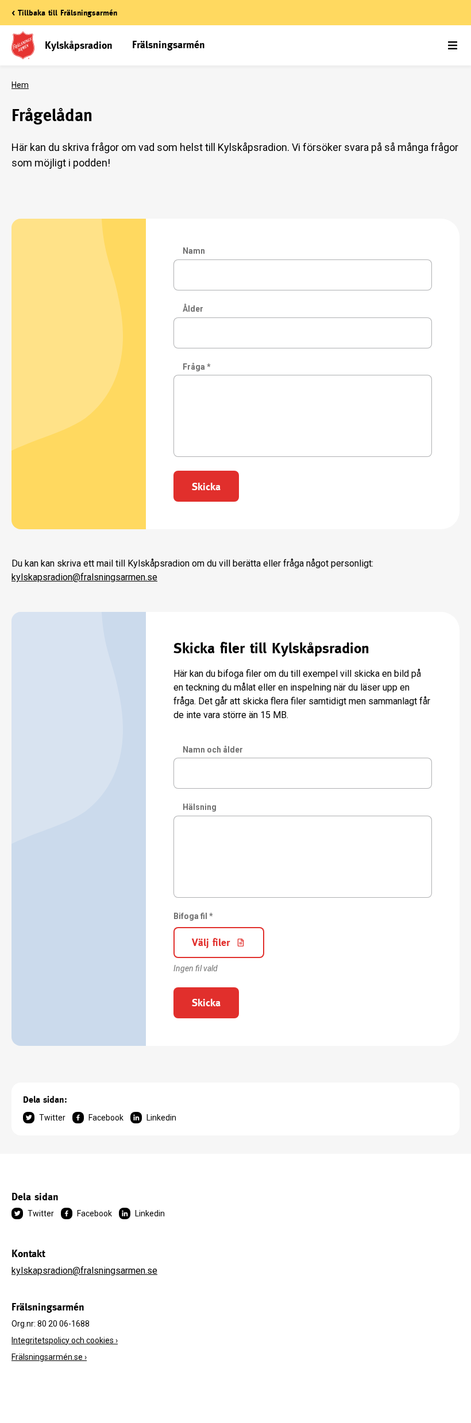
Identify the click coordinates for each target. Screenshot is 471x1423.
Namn (194, 250)
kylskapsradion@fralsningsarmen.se (84, 577)
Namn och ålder (213, 749)
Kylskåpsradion (79, 45)
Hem (20, 85)
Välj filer (211, 942)
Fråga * (197, 366)
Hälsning (200, 807)
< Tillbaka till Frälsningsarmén (64, 12)
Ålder (193, 308)
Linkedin (161, 1117)
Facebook (105, 1117)
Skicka (206, 486)
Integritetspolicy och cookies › (64, 1340)
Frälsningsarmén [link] (168, 44)
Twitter (52, 1117)
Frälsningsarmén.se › (49, 1357)
